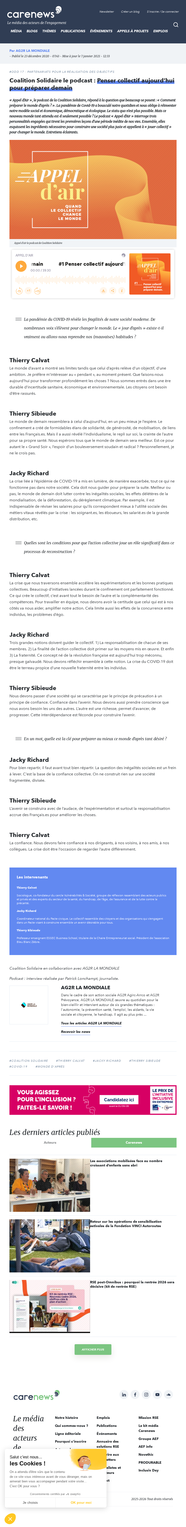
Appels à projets (132, 31)
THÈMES (49, 31)
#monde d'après (50, 1066)
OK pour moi (81, 1502)
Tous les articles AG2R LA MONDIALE (91, 1023)
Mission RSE (149, 1418)
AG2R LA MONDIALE (33, 51)
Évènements (101, 31)
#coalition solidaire (28, 1060)
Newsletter (107, 11)
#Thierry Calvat (70, 1060)
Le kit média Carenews (148, 1428)
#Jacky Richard (107, 1060)
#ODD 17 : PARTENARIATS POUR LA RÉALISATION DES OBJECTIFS (62, 71)
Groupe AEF (149, 1439)
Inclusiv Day (149, 1470)
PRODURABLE (150, 1462)
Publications (73, 31)
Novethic (146, 1454)
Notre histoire (66, 1418)
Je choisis (30, 1502)
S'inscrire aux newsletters (108, 1457)
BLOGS (32, 31)
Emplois (160, 31)
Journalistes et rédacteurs (109, 1470)
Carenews (134, 1142)
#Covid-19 (18, 1066)
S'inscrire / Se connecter (163, 11)
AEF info (146, 1446)
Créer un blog (130, 11)
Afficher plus (93, 1349)
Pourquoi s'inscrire (70, 1441)
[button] (10, 1519)
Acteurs (50, 1142)
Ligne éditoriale (68, 1434)
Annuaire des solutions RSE (108, 1443)
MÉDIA (16, 31)
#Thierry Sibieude (145, 1060)
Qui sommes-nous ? (71, 1426)
